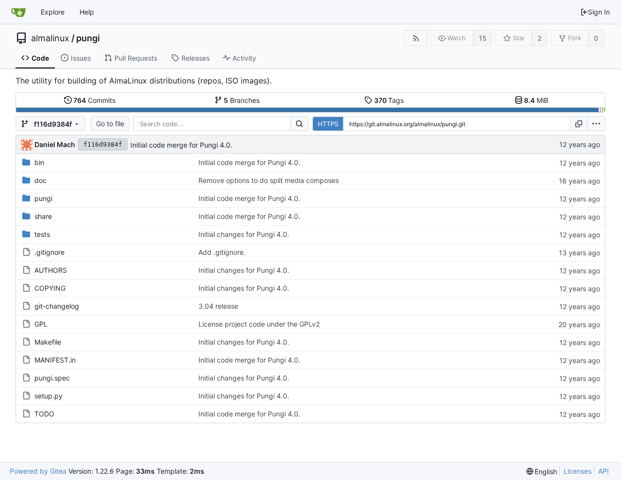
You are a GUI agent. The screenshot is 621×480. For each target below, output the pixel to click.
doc (40, 180)
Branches (242, 100)
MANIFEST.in (55, 360)
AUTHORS (50, 270)
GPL (41, 324)
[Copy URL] (579, 123)
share (43, 216)
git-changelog (56, 306)
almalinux (50, 38)
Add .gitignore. (221, 252)
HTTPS (328, 124)
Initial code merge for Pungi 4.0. (181, 145)
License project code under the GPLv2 (259, 324)
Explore (53, 12)
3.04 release (218, 306)
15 (483, 38)
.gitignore (49, 252)
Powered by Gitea (38, 471)
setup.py (48, 396)
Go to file (110, 123)
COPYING (49, 288)
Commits (94, 100)
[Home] (18, 12)
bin (39, 162)
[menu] (596, 123)
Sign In (599, 12)
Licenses (577, 471)
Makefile (47, 342)
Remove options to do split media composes (268, 180)
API (603, 471)
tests (42, 234)
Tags (389, 100)
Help (87, 12)
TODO (44, 414)
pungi (88, 38)
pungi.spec (52, 378)
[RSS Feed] (415, 38)
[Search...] (299, 123)
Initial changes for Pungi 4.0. (243, 234)
